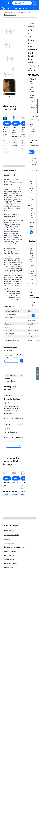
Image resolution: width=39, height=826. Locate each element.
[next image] (10, 96)
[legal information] (35, 79)
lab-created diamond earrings (14, 547)
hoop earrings (9, 531)
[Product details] (21, 175)
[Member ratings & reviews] (21, 348)
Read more (31, 283)
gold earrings (9, 567)
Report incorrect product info (14, 298)
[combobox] (22, 3)
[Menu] (3, 3)
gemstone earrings (10, 563)
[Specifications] (21, 306)
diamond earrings (10, 551)
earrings (7, 539)
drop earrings (9, 543)
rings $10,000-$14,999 (11, 535)
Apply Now (31, 232)
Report (21, 418)
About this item (9, 170)
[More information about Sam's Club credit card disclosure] (30, 228)
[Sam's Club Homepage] (8, 3)
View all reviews (11, 361)
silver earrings (9, 559)
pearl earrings (9, 555)
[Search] (29, 3)
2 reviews (14, 357)
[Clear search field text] (26, 3)
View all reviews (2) (13, 446)
